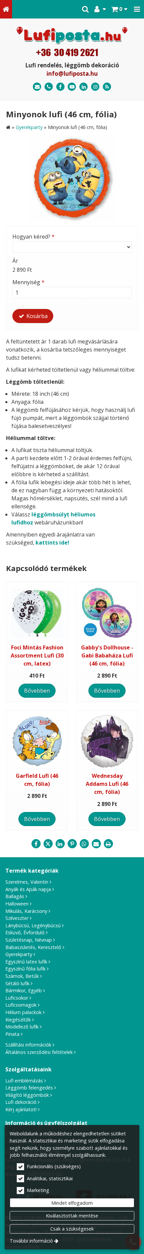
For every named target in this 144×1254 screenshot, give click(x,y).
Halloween (16, 903)
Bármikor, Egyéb (23, 990)
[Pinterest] (72, 843)
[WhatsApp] (84, 843)
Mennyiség (28, 282)
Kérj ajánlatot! (21, 1109)
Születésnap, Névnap (28, 940)
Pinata (12, 1034)
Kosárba (36, 316)
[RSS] (107, 87)
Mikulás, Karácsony (26, 911)
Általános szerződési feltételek (39, 1052)
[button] (137, 9)
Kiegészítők (18, 1019)
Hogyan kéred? (33, 236)
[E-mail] (37, 87)
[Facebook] (60, 87)
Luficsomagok (21, 1005)
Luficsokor (16, 998)
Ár (15, 260)
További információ (31, 1241)
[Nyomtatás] (108, 843)
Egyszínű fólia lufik (25, 968)
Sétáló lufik (17, 983)
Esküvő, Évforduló (25, 932)
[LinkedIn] (83, 87)
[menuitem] (6, 9)
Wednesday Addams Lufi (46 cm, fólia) (107, 784)
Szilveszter (16, 918)
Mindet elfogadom (72, 1203)
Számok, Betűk (22, 976)
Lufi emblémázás (24, 1080)
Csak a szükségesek (72, 1229)
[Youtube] (72, 87)
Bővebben (37, 690)
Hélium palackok (23, 1012)
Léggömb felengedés (29, 1087)
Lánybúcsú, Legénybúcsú (33, 925)
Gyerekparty (18, 954)
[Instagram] (95, 87)
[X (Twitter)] (48, 843)
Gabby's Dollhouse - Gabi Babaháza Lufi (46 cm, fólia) (107, 655)
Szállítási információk (28, 1045)
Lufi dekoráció (21, 1102)
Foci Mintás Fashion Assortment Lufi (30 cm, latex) (37, 655)
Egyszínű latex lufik (26, 961)
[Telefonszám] (49, 87)
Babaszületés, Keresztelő (33, 947)
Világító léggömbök (27, 1095)
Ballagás (14, 896)
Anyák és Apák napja (28, 889)
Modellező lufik (22, 1026)
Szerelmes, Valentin (26, 882)
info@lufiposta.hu (72, 73)
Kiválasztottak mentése (72, 1215)
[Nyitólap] (6, 9)
